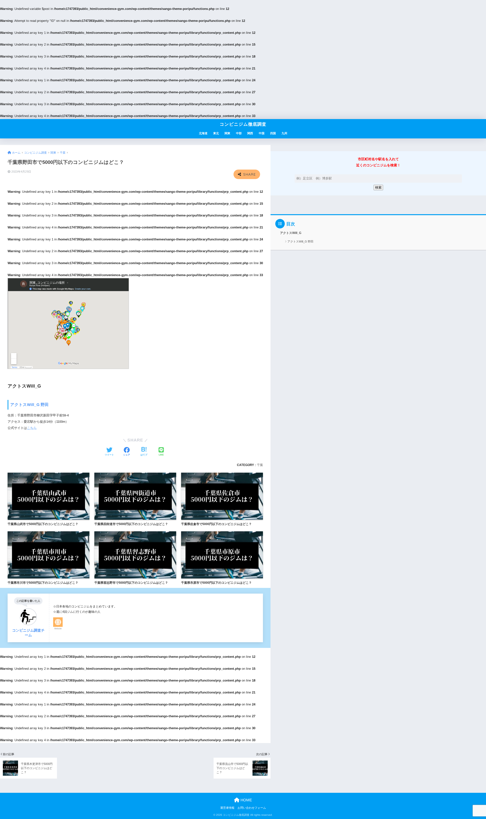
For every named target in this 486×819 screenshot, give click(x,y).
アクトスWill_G (290, 233)
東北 (216, 133)
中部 (239, 133)
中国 (261, 133)
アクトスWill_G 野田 (29, 404)
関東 (227, 133)
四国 (273, 133)
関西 (250, 133)
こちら (32, 428)
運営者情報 (227, 807)
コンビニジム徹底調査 (243, 124)
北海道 (203, 133)
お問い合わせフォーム (251, 807)
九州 (284, 133)
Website (58, 628)
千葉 (260, 465)
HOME (245, 800)
